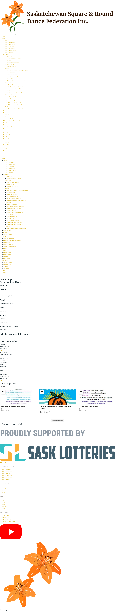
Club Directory (7, 110)
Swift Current (8, 94)
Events (5, 112)
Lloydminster (8, 56)
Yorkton (7, 106)
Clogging (5, 136)
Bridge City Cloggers (12, 84)
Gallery (3, 150)
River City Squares (11, 90)
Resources (4, 140)
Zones (4, 40)
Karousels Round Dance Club (14, 88)
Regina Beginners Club (12, 76)
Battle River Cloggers (12, 66)
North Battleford (9, 64)
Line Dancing (6, 138)
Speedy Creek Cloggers (13, 100)
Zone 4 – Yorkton (9, 46)
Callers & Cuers (7, 144)
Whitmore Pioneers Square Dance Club (16, 80)
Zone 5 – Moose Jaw (10, 48)
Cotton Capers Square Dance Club (15, 86)
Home (3, 36)
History (5, 128)
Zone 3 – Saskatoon (10, 44)
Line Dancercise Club (12, 96)
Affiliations (6, 148)
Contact (4, 152)
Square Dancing (7, 132)
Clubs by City (6, 54)
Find (3, 38)
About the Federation (8, 118)
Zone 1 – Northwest (10, 42)
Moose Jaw (8, 60)
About (3, 116)
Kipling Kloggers (11, 72)
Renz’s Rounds (10, 98)
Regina (6, 68)
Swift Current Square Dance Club (15, 104)
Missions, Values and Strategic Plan (12, 120)
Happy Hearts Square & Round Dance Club (17, 70)
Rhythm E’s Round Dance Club (14, 78)
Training (5, 146)
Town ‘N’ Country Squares (13, 62)
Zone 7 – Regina (9, 52)
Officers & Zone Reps (8, 124)
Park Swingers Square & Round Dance (16, 108)
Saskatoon (7, 82)
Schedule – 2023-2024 (5, 337)
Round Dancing (7, 134)
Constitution (6, 122)
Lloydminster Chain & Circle (14, 58)
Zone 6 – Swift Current (10, 50)
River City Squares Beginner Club (15, 92)
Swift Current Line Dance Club (14, 102)
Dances (4, 130)
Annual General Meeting (9, 126)
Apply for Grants (7, 114)
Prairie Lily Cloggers (12, 74)
